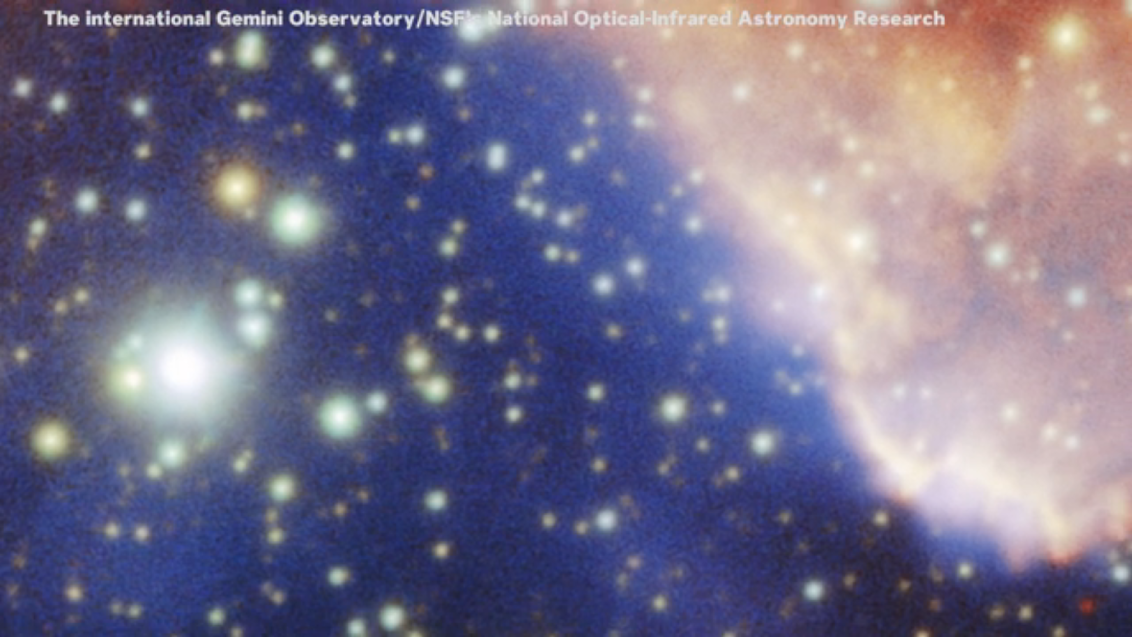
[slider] (566, 623)
